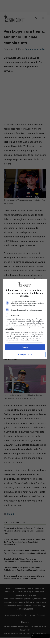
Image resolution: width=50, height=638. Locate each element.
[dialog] (25, 319)
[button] (25, 315)
